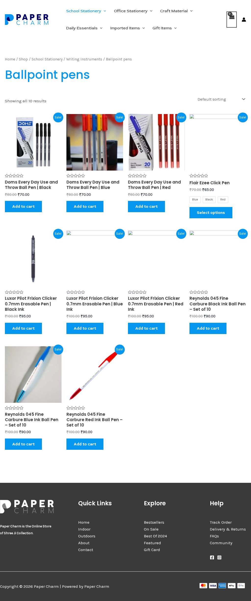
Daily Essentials (82, 28)
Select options (211, 212)
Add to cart (23, 206)
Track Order (221, 522)
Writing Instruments (84, 59)
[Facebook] (212, 557)
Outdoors (86, 535)
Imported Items (125, 28)
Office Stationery (131, 11)
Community (221, 542)
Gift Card (152, 549)
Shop (23, 59)
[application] (103, 11)
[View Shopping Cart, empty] (231, 20)
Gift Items (162, 28)
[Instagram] (219, 557)
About (83, 542)
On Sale (151, 529)
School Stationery (83, 11)
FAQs (214, 535)
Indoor (84, 529)
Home (10, 59)
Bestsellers (154, 522)
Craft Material (174, 11)
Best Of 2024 (155, 535)
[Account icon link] (244, 19)
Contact (85, 549)
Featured (152, 542)
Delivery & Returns (228, 529)
